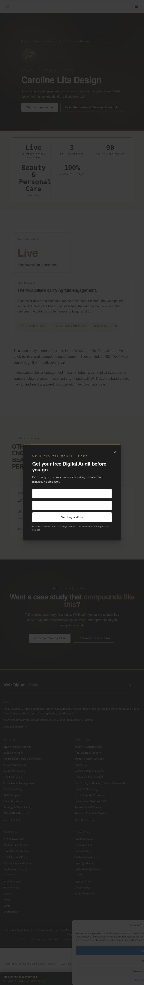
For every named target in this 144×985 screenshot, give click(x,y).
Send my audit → (72, 517)
